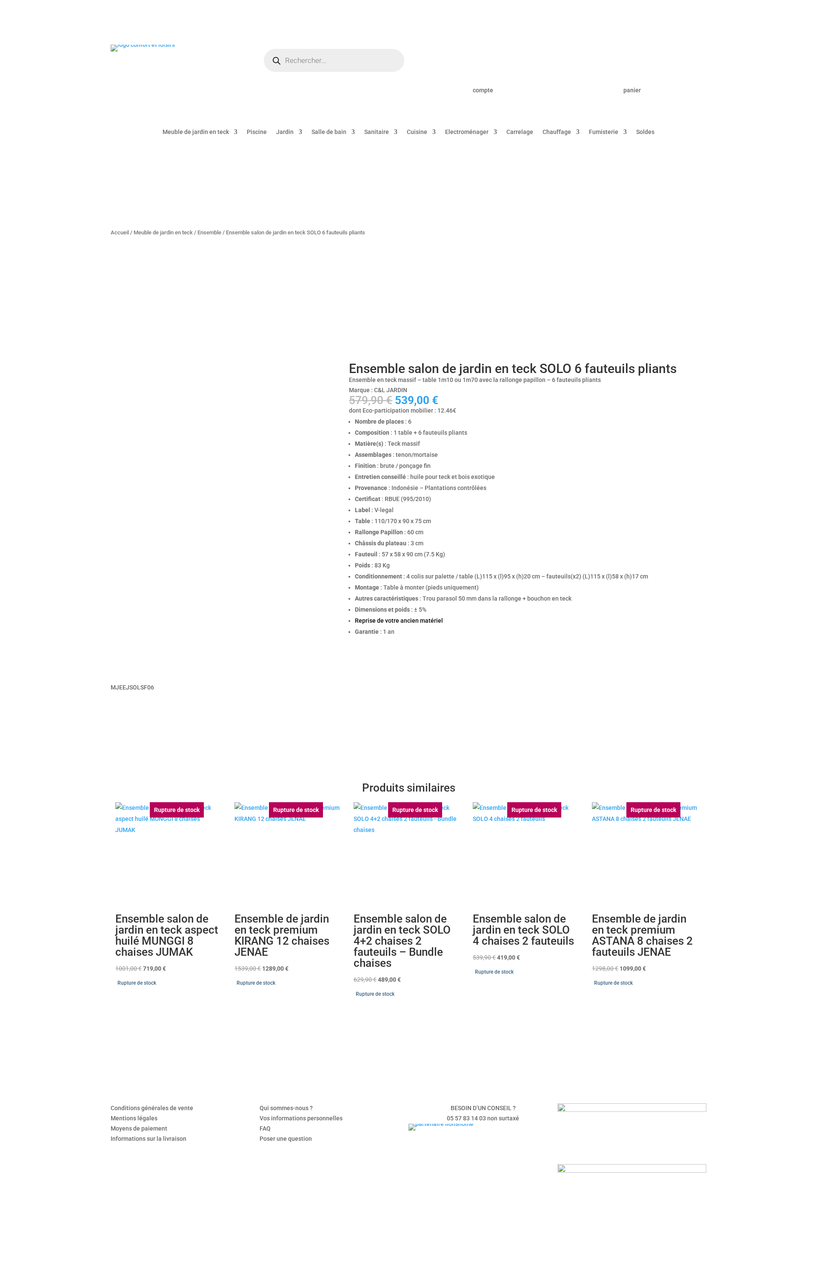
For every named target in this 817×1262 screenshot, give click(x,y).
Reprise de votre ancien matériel (399, 620)
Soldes (645, 132)
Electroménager (466, 132)
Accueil (120, 232)
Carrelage (519, 132)
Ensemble (209, 232)
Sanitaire (376, 132)
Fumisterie (603, 132)
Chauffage (557, 132)
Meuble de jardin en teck (196, 132)
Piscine (257, 132)
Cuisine (417, 132)
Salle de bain (328, 132)
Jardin (285, 132)
